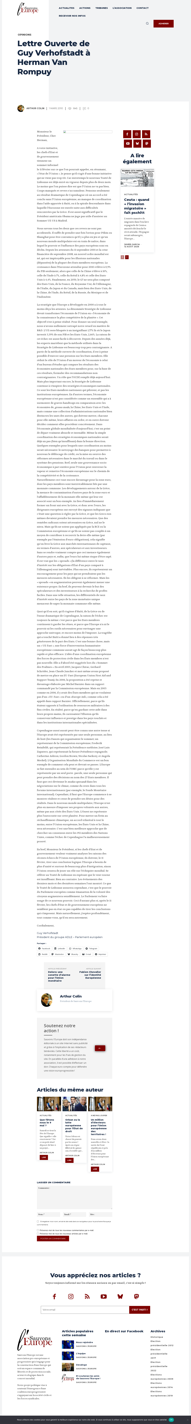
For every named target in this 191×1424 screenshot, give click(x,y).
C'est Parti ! (140, 1309)
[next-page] (127, 257)
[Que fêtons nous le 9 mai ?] (49, 1104)
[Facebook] (127, 134)
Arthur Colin (35, 108)
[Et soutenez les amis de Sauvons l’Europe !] (68, 1378)
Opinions (24, 34)
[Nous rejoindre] (68, 1344)
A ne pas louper (99, 1115)
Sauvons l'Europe (86, 1368)
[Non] (187, 1419)
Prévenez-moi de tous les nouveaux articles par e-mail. (64, 1234)
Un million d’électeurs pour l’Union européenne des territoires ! (99, 1127)
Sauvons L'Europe (86, 1346)
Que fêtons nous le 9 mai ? (47, 1122)
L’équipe (81, 1353)
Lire (44, 1157)
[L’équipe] (68, 1356)
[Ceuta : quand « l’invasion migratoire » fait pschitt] (137, 178)
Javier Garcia (132, 244)
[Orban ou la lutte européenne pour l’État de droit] (75, 1104)
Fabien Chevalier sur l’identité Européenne (90, 975)
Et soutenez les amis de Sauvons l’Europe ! (88, 1377)
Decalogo (81, 1364)
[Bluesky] (137, 144)
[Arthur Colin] (21, 108)
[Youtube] (128, 144)
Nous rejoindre (84, 1342)
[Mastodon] (147, 144)
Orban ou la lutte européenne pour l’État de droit (74, 1125)
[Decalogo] (68, 1367)
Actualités (45, 1115)
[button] (147, 23)
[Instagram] (137, 134)
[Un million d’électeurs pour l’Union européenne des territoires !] (100, 1104)
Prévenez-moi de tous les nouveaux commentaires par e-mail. (67, 1230)
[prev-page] (122, 257)
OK (171, 1420)
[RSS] (146, 134)
